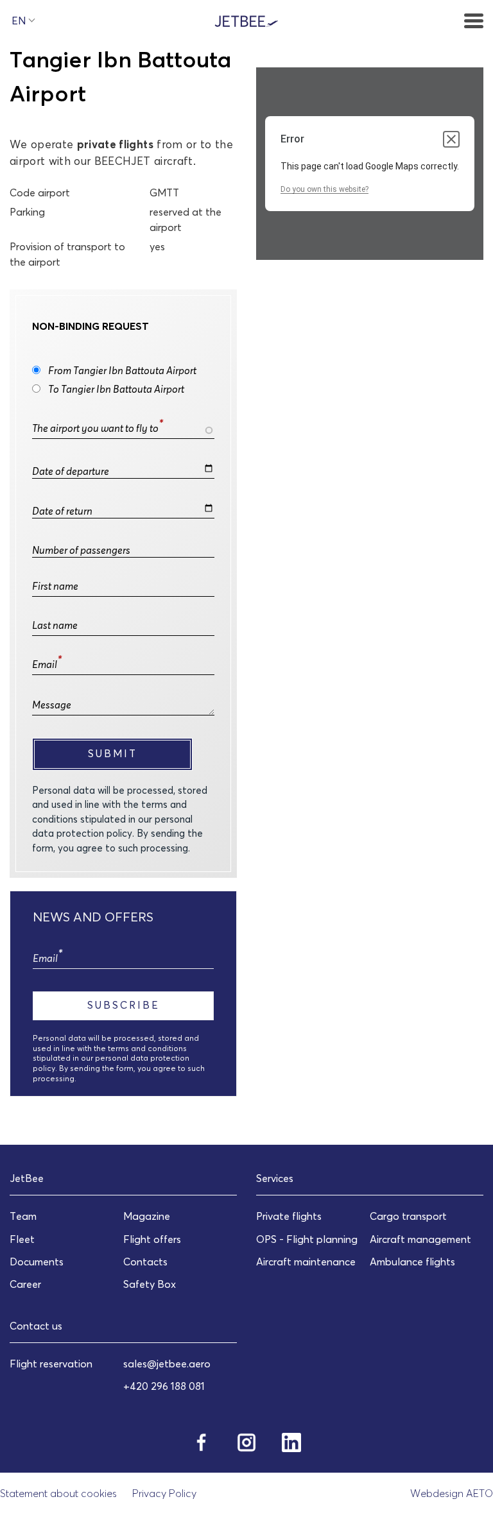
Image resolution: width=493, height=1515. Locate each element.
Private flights (289, 1216)
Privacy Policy (164, 1493)
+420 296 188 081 (164, 1386)
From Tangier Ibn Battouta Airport (122, 370)
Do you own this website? (324, 189)
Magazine (146, 1216)
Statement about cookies (58, 1493)
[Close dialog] (451, 139)
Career (25, 1284)
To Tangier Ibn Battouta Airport (116, 388)
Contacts (145, 1261)
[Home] (246, 20)
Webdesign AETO (451, 1493)
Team (23, 1216)
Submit (112, 753)
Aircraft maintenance (306, 1261)
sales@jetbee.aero (167, 1363)
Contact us (36, 1325)
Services (274, 1178)
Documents (37, 1261)
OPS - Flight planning (307, 1239)
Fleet (22, 1239)
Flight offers (152, 1239)
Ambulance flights (412, 1261)
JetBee (27, 1178)
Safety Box (149, 1284)
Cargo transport (408, 1216)
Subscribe (123, 1004)
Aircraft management (420, 1239)
